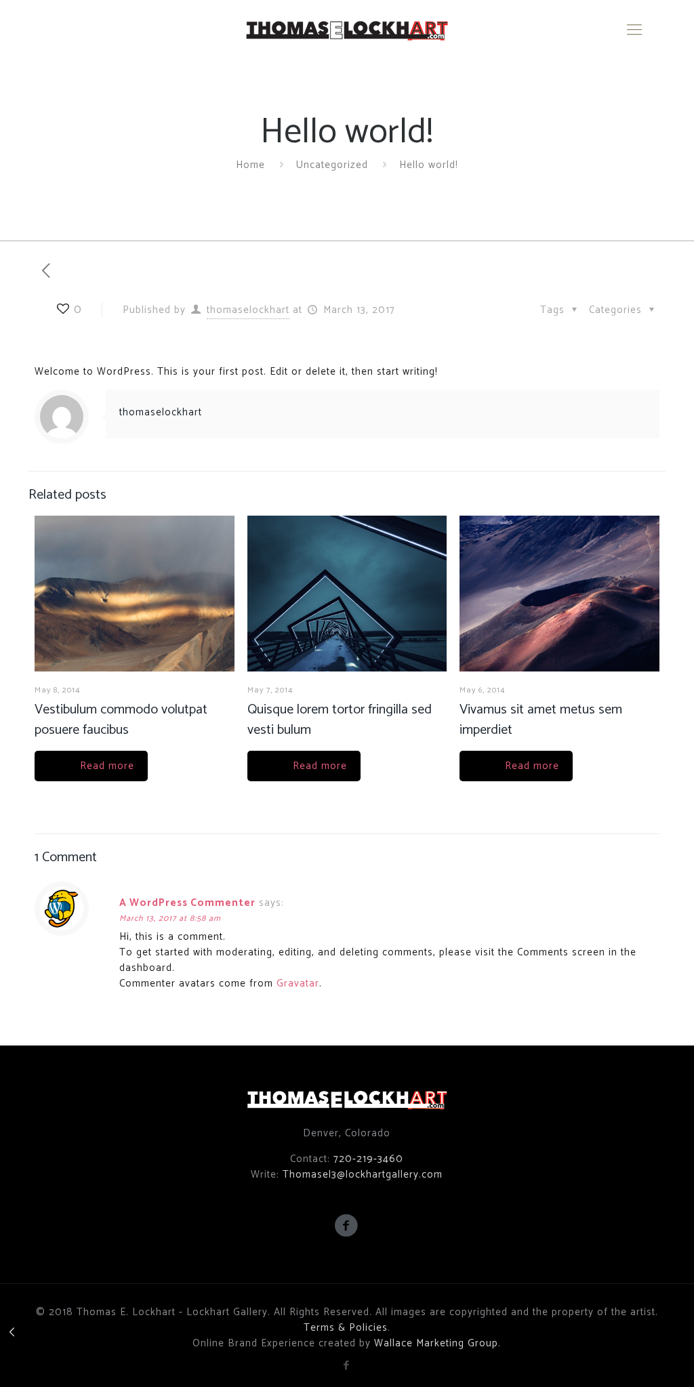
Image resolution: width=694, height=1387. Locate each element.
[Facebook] (347, 1365)
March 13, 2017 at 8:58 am (170, 918)
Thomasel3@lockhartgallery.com (363, 1174)
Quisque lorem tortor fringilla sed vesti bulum (339, 720)
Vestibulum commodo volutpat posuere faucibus (121, 720)
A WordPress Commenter (187, 902)
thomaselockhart (248, 310)
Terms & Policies (346, 1327)
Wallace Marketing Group (436, 1343)
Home (250, 165)
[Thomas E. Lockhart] (347, 30)
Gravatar (298, 983)
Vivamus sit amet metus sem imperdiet (541, 720)
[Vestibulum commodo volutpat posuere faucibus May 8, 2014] (12, 1333)
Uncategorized (332, 165)
